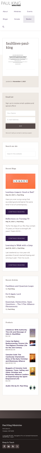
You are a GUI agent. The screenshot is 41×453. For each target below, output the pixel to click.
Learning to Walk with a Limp (19, 245)
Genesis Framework (31, 435)
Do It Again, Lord (13, 294)
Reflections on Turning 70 (17, 219)
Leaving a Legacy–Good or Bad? (20, 192)
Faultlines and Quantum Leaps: (20, 286)
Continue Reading (18, 212)
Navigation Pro (18, 435)
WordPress (5, 437)
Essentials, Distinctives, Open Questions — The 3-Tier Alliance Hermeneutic (20, 304)
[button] (3, 26)
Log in (12, 437)
